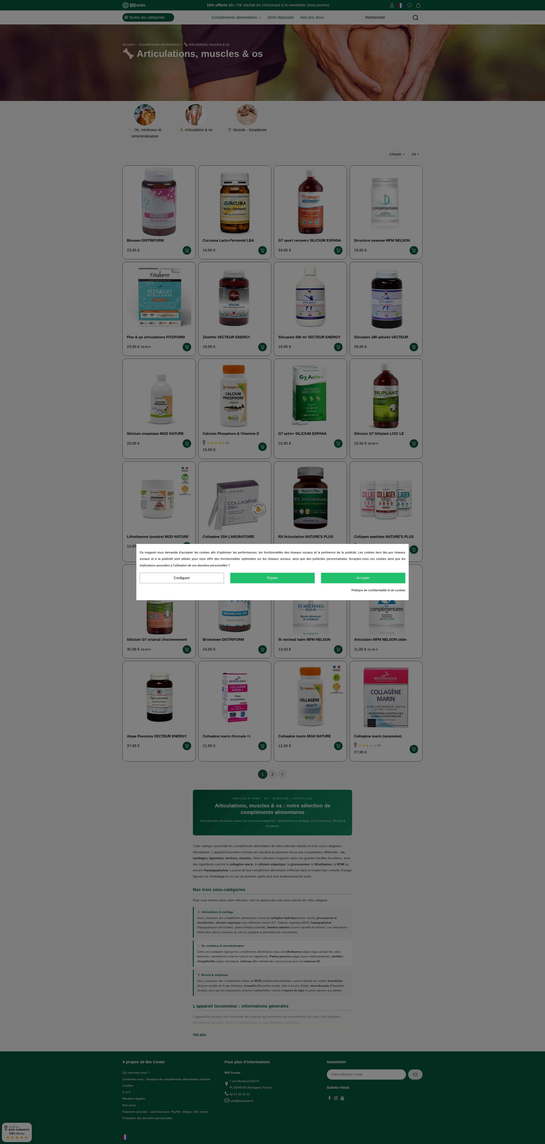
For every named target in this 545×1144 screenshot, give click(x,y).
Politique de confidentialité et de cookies (378, 590)
